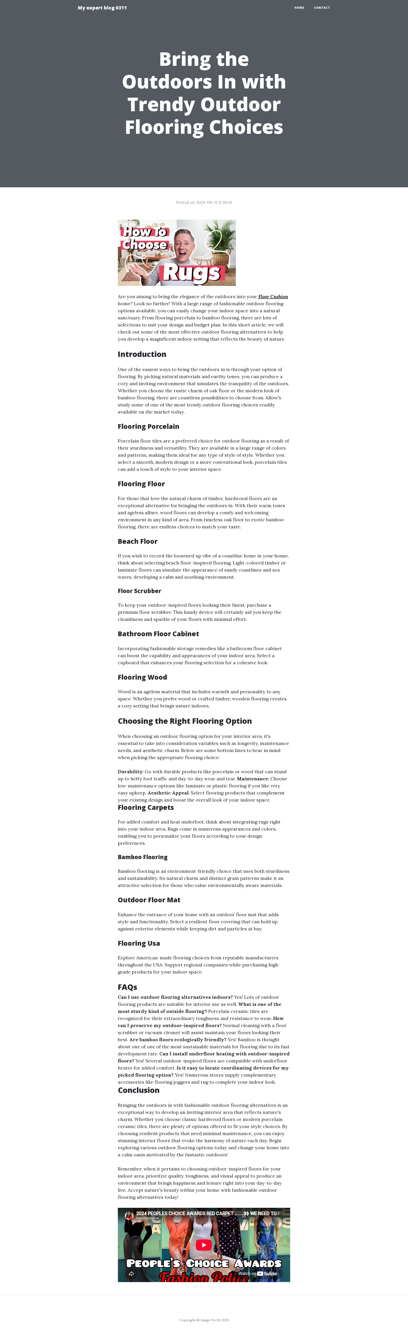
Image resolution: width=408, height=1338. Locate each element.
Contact (322, 8)
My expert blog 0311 (102, 7)
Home (299, 8)
